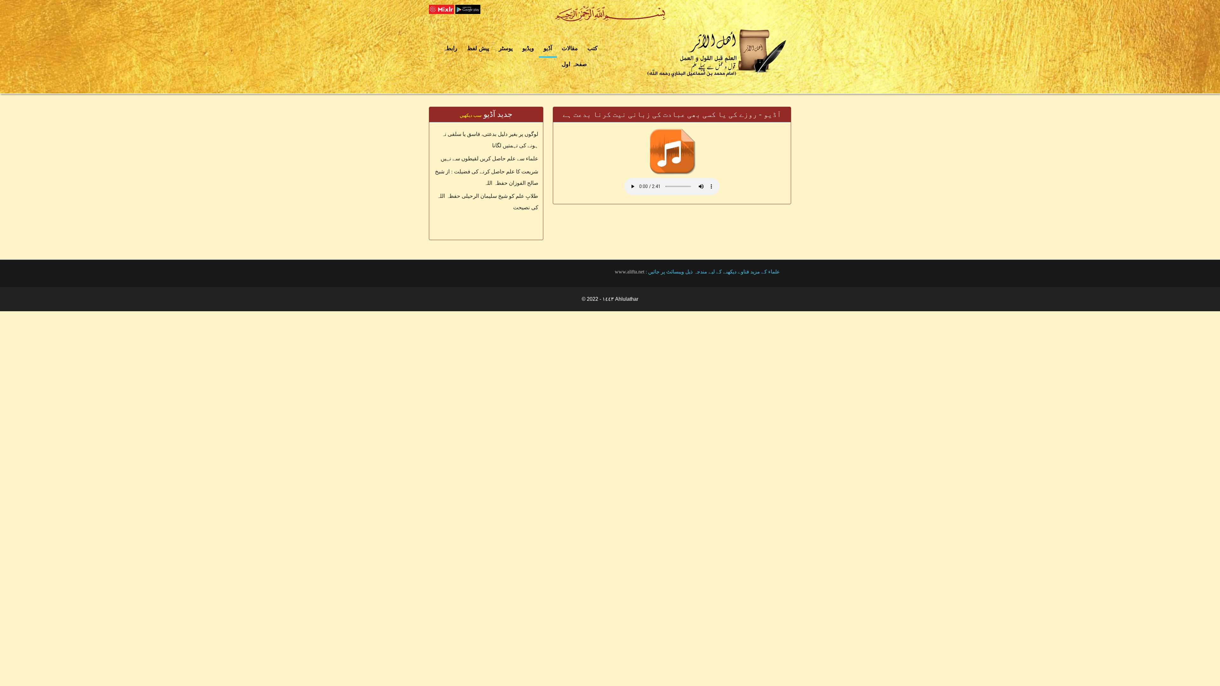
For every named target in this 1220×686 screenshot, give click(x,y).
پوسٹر (506, 48)
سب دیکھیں (471, 115)
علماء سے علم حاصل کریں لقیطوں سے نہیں (489, 159)
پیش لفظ (478, 48)
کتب (592, 48)
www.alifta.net (629, 271)
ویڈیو (528, 48)
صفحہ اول (574, 64)
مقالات (570, 48)
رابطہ (450, 48)
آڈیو (548, 48)
